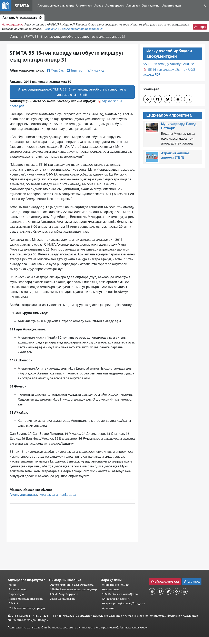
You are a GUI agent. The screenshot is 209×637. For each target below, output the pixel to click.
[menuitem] (56, 5)
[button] (22, 17)
